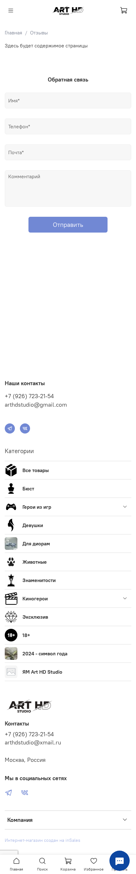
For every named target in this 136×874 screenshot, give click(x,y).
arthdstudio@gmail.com (36, 404)
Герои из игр (36, 507)
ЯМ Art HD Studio (42, 672)
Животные (34, 562)
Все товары (35, 470)
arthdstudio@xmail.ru (33, 742)
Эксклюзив (35, 617)
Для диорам (36, 543)
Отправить (68, 224)
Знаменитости (39, 580)
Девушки (32, 525)
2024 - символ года (44, 653)
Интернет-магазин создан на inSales (42, 840)
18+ (26, 635)
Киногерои (35, 598)
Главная (13, 32)
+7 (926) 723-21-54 (29, 396)
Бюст (28, 488)
